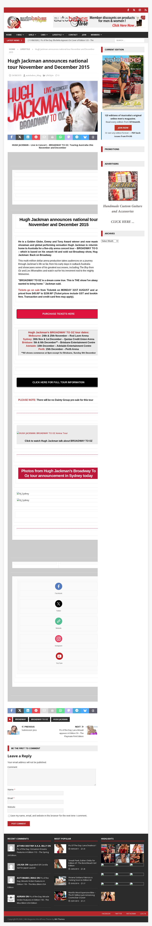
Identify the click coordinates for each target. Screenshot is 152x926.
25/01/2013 (75, 901)
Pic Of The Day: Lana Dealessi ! (82, 845)
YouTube (59, 663)
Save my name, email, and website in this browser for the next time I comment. (49, 815)
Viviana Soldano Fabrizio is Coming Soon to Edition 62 (80, 878)
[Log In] (145, 10)
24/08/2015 (17, 75)
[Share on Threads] (93, 137)
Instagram (58, 646)
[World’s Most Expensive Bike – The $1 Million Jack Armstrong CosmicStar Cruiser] (60, 895)
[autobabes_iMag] (11, 881)
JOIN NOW (123, 127)
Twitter (58, 611)
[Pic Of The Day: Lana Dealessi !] (60, 848)
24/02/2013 (75, 869)
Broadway (20, 719)
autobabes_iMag (33, 75)
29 (84, 849)
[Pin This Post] (36, 137)
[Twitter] (134, 10)
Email (10, 798)
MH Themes (60, 919)
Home (9, 35)
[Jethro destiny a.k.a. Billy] (11, 849)
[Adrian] (11, 900)
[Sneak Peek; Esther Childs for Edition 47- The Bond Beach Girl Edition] (60, 863)
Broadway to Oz (39, 719)
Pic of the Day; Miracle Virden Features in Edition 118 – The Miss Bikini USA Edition (33, 899)
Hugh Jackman (60, 719)
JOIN (84, 35)
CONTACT (73, 35)
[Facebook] (128, 10)
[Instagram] (139, 10)
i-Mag (19, 35)
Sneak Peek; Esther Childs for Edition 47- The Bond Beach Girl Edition (82, 863)
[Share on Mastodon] (69, 137)
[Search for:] (129, 40)
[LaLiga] (11, 868)
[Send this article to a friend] (44, 137)
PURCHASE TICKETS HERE (58, 314)
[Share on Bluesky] (85, 137)
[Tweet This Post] (20, 137)
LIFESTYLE (57, 35)
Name (11, 789)
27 (84, 883)
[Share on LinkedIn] (28, 137)
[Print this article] (52, 137)
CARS (43, 35)
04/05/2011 (75, 849)
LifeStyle (50, 75)
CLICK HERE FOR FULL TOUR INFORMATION (58, 382)
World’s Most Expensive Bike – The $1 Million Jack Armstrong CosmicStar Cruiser (82, 895)
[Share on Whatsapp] (60, 137)
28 (84, 869)
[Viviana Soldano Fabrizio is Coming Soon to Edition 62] (60, 880)
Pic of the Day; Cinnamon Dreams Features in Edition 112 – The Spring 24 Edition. (28, 852)
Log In (143, 913)
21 (84, 901)
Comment (12, 767)
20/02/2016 (75, 883)
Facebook (58, 593)
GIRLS (31, 35)
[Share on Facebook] (12, 137)
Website (58, 628)
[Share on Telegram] (77, 137)
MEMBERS (95, 35)
